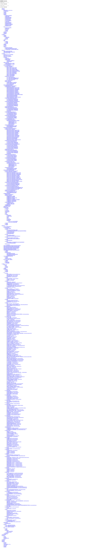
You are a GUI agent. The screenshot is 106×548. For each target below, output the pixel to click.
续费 (4, 40)
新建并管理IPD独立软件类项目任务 (10, 154)
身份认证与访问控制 (8, 27)
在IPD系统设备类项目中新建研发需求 (12, 109)
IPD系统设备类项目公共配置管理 (10, 86)
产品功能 (5, 13)
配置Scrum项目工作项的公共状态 (12, 68)
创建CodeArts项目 (6, 62)
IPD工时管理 (7, 494)
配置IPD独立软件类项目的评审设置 (12, 138)
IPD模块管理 (7, 449)
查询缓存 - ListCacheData (10, 280)
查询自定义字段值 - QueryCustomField (12, 388)
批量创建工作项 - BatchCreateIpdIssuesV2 (13, 444)
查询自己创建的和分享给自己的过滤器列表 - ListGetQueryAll (16, 376)
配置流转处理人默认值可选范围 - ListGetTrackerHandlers (15, 383)
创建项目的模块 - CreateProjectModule (12, 391)
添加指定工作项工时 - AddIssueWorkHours (13, 370)
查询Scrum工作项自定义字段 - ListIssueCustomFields (14, 342)
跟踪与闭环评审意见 (12, 166)
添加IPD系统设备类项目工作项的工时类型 (13, 93)
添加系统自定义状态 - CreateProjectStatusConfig (13, 421)
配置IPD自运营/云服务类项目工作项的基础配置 (14, 174)
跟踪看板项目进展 (8, 205)
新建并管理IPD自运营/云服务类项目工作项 (11, 185)
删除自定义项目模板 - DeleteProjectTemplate (13, 386)
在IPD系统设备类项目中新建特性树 (12, 102)
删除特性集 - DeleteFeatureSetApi (11, 502)
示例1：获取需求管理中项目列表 (10, 525)
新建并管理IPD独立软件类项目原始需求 (11, 140)
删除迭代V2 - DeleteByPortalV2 (11, 313)
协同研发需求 (9, 153)
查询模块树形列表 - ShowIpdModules (12, 450)
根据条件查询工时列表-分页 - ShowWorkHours (13, 495)
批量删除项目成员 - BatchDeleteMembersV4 (13, 284)
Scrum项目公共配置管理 (8, 66)
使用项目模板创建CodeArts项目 (9, 63)
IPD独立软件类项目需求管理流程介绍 (10, 128)
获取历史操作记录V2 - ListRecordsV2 (12, 369)
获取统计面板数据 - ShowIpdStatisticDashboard (13, 448)
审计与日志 (7, 29)
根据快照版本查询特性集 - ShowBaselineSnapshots (14, 504)
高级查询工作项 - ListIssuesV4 (11, 339)
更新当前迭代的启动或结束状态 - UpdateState (13, 290)
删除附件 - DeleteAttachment (11, 365)
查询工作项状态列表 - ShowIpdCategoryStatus (13, 454)
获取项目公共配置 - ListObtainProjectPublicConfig (14, 424)
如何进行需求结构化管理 (10, 231)
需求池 (6, 509)
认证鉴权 (6, 270)
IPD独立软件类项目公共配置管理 (10, 129)
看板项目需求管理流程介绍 (9, 194)
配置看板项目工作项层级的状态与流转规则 (13, 199)
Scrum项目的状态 (7, 415)
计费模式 (5, 36)
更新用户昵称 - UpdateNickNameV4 (12, 276)
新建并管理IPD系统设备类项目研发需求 (11, 107)
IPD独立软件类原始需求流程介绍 (12, 141)
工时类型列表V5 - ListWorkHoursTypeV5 (13, 362)
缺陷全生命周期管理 (8, 22)
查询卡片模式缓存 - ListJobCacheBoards (12, 278)
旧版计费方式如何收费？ (9, 47)
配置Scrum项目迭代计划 (8, 80)
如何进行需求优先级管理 (10, 232)
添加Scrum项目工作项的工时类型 (12, 73)
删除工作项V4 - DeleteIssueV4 (11, 353)
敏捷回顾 (6, 239)
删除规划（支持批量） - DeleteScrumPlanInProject (14, 411)
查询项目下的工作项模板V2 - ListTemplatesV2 (13, 289)
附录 (4, 527)
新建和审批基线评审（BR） (13, 122)
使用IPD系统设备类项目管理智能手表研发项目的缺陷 (11, 246)
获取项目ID (7, 530)
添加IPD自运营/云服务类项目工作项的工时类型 (14, 178)
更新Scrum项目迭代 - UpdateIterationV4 (12, 310)
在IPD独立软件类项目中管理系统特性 (12, 148)
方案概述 (6, 260)
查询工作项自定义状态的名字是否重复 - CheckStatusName (15, 417)
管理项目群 (5, 57)
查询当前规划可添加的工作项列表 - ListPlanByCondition (15, 405)
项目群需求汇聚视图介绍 (10, 60)
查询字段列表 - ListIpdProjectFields (12, 481)
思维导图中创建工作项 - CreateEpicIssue (12, 408)
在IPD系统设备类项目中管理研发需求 (12, 110)
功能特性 (5, 14)
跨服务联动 (8, 220)
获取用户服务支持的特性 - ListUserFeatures (13, 351)
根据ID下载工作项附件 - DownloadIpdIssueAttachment (14, 474)
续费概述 (6, 41)
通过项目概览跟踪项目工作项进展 (12, 125)
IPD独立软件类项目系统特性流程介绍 (12, 146)
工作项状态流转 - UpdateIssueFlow (12, 385)
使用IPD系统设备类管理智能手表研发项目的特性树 (11, 248)
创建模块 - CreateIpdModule (11, 451)
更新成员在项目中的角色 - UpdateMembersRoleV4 (14, 286)
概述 (6, 265)
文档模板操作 (9, 215)
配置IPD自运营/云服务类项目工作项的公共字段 (14, 172)
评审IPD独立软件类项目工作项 (9, 161)
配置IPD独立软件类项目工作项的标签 (12, 134)
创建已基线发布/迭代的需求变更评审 (12, 254)
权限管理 (6, 224)
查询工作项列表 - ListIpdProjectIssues (12, 443)
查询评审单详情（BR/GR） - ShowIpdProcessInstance (14, 463)
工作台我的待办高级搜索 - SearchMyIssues (13, 326)
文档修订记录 (6, 533)
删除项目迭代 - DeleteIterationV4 (11, 311)
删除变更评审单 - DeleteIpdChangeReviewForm (13, 461)
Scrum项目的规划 (7, 404)
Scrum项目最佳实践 (6, 227)
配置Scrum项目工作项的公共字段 (12, 67)
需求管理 (6, 229)
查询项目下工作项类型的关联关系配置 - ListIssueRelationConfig (16, 455)
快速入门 (3, 50)
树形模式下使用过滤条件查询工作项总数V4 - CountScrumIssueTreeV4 (17, 331)
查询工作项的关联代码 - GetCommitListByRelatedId (14, 384)
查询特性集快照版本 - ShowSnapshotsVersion (13, 503)
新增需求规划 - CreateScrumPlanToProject (13, 412)
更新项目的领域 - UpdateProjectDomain (12, 398)
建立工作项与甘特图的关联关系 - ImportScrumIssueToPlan (15, 409)
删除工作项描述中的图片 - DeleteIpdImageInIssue (14, 476)
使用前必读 (5, 264)
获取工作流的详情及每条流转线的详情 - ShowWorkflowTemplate (16, 489)
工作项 (5, 536)
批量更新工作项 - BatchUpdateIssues (12, 389)
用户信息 (6, 273)
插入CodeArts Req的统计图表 (13, 222)
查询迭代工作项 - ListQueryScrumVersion (12, 378)
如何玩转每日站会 (9, 240)
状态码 (6, 528)
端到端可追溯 (7, 16)
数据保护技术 (7, 28)
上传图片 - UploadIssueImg (10, 319)
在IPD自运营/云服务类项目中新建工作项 (13, 186)
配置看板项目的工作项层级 (11, 196)
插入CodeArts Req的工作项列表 (13, 221)
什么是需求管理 (6, 11)
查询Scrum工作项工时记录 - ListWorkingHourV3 (14, 320)
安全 (4, 26)
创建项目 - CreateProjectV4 (10, 291)
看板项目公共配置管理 (8, 195)
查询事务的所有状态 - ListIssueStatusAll (12, 418)
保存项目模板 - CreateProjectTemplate (12, 323)
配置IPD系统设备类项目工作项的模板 (12, 90)
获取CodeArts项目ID (10, 531)
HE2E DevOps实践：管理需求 (8, 259)
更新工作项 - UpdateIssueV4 (11, 350)
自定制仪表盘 (7, 21)
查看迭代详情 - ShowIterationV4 (11, 307)
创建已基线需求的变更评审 (11, 253)
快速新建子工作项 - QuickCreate (11, 382)
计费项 (5, 39)
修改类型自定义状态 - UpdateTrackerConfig (13, 425)
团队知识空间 (7, 211)
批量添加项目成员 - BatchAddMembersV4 (13, 283)
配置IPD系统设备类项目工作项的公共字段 (13, 87)
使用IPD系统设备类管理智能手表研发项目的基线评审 (11, 247)
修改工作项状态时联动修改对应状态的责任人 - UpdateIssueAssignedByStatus (18, 325)
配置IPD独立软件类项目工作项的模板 (12, 132)
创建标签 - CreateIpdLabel (10, 469)
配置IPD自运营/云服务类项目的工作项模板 (13, 175)
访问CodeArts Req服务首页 (7, 56)
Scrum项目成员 (7, 402)
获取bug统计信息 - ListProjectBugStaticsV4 (13, 303)
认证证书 (6, 31)
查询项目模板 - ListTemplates (11, 297)
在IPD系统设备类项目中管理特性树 (12, 103)
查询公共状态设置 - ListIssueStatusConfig (13, 419)
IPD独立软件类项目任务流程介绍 (12, 155)
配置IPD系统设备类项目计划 (9, 106)
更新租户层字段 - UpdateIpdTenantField (12, 484)
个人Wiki (6, 209)
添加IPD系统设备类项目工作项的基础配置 (13, 89)
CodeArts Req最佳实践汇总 (7, 226)
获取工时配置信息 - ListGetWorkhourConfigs (13, 401)
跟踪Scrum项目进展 (8, 81)
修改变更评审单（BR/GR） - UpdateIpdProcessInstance (14, 465)
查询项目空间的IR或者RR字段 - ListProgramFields (14, 511)
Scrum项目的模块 (7, 390)
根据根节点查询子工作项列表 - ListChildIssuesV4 (14, 344)
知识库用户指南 (6, 207)
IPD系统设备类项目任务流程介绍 (12, 112)
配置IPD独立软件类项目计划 (9, 149)
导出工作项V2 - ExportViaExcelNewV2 (12, 340)
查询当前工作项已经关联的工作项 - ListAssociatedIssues (15, 358)
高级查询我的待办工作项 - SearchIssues (12, 322)
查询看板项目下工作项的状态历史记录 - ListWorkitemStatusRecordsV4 (17, 428)
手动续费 (6, 42)
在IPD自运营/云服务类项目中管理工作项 (13, 189)
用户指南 (3, 53)
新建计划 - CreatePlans (10, 431)
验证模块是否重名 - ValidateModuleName (13, 329)
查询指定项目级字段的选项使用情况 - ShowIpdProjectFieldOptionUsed (17, 487)
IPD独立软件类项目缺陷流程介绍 (12, 158)
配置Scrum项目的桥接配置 (11, 75)
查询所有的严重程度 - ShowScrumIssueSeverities (14, 521)
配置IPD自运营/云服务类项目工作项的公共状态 (14, 173)
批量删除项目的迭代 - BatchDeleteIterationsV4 (13, 309)
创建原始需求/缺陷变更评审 (11, 255)
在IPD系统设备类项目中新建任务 (12, 113)
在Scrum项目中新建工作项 (11, 77)
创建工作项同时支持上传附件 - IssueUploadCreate (14, 355)
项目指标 (6, 299)
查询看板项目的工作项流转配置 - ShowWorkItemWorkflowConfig (16, 429)
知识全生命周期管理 (8, 20)
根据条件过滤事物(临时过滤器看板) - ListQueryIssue (14, 379)
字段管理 (6, 277)
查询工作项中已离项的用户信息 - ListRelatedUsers (14, 366)
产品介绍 (3, 9)
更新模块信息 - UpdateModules (11, 346)
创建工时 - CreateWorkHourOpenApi (12, 496)
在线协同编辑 (9, 219)
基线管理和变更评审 (8, 17)
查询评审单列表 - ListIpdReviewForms (12, 459)
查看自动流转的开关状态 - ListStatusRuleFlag (13, 422)
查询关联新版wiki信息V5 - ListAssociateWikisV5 (14, 364)
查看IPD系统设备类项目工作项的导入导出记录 (14, 97)
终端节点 (6, 266)
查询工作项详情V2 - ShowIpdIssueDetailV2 (13, 445)
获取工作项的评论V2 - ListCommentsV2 (12, 352)
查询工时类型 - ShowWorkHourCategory (12, 497)
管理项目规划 (7, 262)
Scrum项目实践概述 (8, 228)
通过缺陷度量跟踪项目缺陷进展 (11, 126)
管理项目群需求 (7, 59)
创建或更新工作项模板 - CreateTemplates (12, 298)
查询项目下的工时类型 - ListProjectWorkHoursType (14, 377)
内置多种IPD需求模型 (8, 15)
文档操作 (6, 214)
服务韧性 (6, 30)
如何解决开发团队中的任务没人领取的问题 (13, 238)
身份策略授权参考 (8, 523)
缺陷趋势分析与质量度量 (9, 24)
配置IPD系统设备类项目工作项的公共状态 (13, 88)
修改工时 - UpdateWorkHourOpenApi (12, 498)
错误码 (6, 529)
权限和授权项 (6, 522)
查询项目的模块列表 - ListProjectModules (13, 392)
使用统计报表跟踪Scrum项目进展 (12, 82)
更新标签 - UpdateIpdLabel (10, 470)
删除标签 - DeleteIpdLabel (10, 471)
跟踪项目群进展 (9, 61)
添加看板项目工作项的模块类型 (11, 201)
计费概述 (5, 35)
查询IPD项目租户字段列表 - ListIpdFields (13, 483)
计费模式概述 (7, 37)
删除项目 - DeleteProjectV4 (10, 296)
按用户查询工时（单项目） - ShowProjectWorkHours (14, 375)
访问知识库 (7, 208)
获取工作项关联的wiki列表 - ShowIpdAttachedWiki (14, 441)
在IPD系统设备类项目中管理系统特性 (12, 105)
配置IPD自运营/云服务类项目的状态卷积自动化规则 (14, 179)
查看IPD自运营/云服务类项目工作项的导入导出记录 (14, 181)
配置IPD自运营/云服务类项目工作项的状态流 (13, 176)
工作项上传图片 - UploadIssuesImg (12, 317)
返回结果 (6, 271)
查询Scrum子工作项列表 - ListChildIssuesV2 (13, 343)
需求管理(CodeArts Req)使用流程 (8, 54)
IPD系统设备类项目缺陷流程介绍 (12, 116)
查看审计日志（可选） (7, 206)
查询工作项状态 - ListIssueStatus (11, 508)
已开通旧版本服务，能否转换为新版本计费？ (12, 49)
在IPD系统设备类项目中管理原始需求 (12, 100)
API (4, 272)
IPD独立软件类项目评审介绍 (11, 162)
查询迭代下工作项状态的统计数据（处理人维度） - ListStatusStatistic (17, 372)
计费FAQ (5, 46)
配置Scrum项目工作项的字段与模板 (12, 69)
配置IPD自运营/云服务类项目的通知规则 (13, 180)
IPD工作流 (6, 488)
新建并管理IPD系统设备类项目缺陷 (10, 115)
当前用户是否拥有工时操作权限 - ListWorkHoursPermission (15, 359)
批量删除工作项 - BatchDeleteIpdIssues (12, 438)
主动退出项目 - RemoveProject (11, 287)
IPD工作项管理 (7, 437)
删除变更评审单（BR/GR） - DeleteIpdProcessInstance (14, 464)
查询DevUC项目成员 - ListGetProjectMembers (13, 403)
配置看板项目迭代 (8, 204)
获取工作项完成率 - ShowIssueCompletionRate (13, 332)
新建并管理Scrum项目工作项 (9, 76)
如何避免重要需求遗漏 (10, 233)
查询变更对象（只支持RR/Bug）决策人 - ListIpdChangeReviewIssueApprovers (18, 457)
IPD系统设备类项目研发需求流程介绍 (12, 108)
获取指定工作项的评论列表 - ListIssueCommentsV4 (14, 368)
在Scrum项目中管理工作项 (11, 79)
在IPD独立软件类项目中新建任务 (12, 156)
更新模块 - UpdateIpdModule (11, 452)
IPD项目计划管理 (7, 430)
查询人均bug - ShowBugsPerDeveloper (12, 300)
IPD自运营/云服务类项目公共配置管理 (10, 171)
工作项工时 (7, 516)
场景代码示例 (4, 534)
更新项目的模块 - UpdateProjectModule (12, 393)
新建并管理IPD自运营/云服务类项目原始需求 (11, 182)
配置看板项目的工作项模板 (11, 198)
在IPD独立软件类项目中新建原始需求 (12, 142)
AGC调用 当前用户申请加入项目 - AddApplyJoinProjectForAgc (16, 285)
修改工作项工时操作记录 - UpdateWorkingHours (14, 518)
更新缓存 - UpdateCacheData (11, 279)
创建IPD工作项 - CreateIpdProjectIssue (12, 442)
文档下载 (3, 540)
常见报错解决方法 (6, 538)
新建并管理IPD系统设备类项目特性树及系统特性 (12, 101)
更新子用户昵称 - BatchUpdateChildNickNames (13, 274)
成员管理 (6, 241)
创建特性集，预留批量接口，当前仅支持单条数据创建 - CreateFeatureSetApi (18, 500)
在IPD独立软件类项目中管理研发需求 (12, 152)
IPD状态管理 (7, 507)
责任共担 (5, 543)
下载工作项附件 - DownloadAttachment (12, 363)
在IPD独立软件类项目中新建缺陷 (12, 159)
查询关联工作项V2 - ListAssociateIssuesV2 (13, 371)
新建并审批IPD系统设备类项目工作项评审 (13, 120)
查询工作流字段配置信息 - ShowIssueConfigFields (14, 490)
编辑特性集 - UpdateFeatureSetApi (11, 501)
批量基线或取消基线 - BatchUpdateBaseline (13, 435)
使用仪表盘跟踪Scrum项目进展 (11, 83)
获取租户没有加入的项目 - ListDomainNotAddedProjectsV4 (15, 294)
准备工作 (6, 251)
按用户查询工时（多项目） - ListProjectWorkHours (14, 327)
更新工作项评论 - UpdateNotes (11, 337)
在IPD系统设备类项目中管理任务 (12, 114)
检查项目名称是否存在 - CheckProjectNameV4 (13, 293)
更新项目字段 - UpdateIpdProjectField (12, 485)
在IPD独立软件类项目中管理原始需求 (12, 143)
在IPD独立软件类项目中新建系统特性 (12, 147)
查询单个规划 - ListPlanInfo (11, 406)
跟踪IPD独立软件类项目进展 (9, 167)
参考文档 (8, 244)
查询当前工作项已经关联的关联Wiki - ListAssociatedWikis (15, 360)
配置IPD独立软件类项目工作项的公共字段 (13, 130)
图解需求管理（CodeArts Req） (8, 10)
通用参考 (3, 541)
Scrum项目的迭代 (7, 306)
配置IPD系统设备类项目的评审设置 (12, 96)
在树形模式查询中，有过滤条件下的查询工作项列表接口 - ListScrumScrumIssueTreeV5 (19, 333)
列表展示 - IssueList (9, 373)
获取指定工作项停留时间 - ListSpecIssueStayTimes (14, 324)
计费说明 (3, 34)
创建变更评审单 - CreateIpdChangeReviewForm (13, 458)
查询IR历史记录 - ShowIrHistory (11, 510)
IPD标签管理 (7, 467)
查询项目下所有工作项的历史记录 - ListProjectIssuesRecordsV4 (16, 345)
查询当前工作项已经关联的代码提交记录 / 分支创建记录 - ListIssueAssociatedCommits (19, 356)
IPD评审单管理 (7, 456)
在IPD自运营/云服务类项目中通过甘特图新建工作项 (14, 188)
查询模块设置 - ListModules (11, 338)
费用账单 (5, 44)
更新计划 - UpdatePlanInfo (10, 434)
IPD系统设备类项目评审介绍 (11, 119)
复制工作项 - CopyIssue (10, 335)
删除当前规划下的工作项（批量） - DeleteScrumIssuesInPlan (15, 410)
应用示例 (5, 524)
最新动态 (3, 8)
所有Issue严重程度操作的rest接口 (10, 520)
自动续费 (6, 43)
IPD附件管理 (7, 472)
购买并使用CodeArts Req (7, 55)
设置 (6, 213)
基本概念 (5, 33)
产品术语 (5, 542)
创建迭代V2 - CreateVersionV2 (11, 312)
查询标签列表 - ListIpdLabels (11, 468)
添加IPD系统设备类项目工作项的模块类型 (13, 92)
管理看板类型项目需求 (7, 193)
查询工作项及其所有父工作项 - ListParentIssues (13, 318)
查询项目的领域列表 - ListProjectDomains (13, 397)
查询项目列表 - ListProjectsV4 (11, 292)
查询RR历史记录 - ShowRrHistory (12, 515)
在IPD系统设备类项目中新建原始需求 (12, 99)
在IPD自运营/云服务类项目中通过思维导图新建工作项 (15, 187)
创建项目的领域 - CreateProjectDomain (12, 396)
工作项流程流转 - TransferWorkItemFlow (12, 492)
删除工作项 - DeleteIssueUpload (11, 357)
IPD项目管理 (7, 478)
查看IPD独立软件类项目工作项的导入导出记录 (14, 139)
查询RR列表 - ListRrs (10, 514)
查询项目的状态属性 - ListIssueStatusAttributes (13, 416)
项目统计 (6, 302)
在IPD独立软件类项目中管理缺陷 (12, 160)
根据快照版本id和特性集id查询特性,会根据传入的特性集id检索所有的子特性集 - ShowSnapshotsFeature (21, 505)
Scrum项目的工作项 (8, 316)
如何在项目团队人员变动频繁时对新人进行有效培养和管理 (15, 242)
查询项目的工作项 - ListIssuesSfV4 (12, 336)
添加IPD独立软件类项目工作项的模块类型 (13, 135)
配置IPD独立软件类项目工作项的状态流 (13, 133)
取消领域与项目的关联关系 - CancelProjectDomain (14, 399)
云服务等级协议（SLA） (7, 544)
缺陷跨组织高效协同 (8, 23)
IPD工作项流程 (7, 491)
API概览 (5, 268)
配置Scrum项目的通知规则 (11, 74)
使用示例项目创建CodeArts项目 (9, 64)
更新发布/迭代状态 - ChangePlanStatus (12, 436)
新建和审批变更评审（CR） (13, 121)
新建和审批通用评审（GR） (13, 123)
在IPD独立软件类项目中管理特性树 (12, 145)
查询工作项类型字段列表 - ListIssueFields (13, 482)
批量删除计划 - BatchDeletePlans (11, 432)
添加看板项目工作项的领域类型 (11, 200)
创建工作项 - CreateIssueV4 (11, 330)
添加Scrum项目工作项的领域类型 (12, 72)
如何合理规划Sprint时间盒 (10, 235)
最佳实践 (3, 225)
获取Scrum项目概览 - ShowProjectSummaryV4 (13, 305)
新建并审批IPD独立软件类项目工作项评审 (13, 163)
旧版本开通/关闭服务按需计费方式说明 (11, 48)
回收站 (6, 212)
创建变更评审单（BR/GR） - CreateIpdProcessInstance (14, 462)
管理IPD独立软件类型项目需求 (8, 127)
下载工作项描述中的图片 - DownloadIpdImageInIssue (14, 477)
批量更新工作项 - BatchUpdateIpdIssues (12, 439)
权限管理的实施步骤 (8, 258)
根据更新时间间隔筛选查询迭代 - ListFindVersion (14, 423)
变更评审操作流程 (8, 252)
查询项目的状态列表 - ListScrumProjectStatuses (13, 426)
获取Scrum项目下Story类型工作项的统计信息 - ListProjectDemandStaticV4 (17, 304)
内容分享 (8, 218)
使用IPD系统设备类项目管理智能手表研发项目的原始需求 (12, 245)
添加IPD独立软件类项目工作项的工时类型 (13, 136)
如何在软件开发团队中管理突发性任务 (12, 237)
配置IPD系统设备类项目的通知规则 (12, 95)
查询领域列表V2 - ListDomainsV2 (11, 395)
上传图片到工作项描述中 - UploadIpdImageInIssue (14, 475)
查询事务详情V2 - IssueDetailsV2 (11, 349)
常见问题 (3, 535)
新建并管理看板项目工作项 (9, 202)
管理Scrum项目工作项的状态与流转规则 (13, 70)
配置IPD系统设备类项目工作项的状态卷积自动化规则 (15, 94)
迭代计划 (6, 234)
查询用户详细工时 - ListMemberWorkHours (13, 517)
